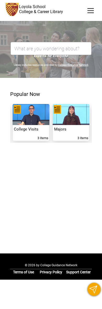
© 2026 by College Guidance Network (51, 265)
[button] (93, 289)
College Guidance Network (73, 65)
